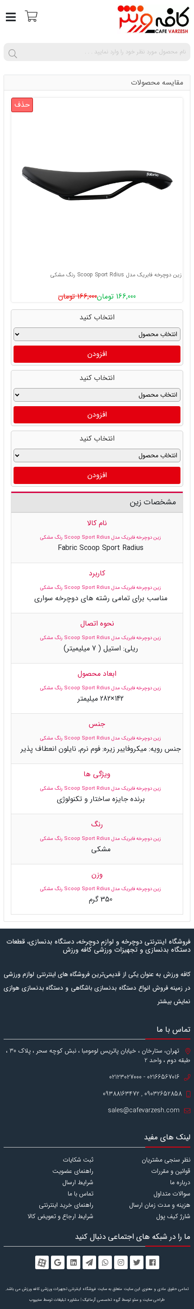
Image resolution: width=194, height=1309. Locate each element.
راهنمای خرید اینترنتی (66, 1205)
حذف (22, 104)
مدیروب (35, 1300)
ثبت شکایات (78, 1160)
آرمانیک (89, 1300)
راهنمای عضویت (72, 1171)
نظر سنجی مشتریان (166, 1160)
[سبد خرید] (30, 15)
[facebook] (152, 1262)
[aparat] (42, 1262)
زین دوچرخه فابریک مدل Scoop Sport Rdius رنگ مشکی (116, 274)
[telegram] (89, 1262)
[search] (13, 52)
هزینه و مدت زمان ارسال (159, 1205)
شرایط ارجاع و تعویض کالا (60, 1216)
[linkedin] (73, 1262)
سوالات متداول (171, 1194)
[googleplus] (58, 1262)
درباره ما (180, 1182)
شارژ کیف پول (173, 1216)
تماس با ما (80, 1194)
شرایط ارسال (77, 1182)
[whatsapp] (105, 1262)
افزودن (97, 354)
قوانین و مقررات (170, 1171)
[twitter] (136, 1262)
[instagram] (121, 1262)
